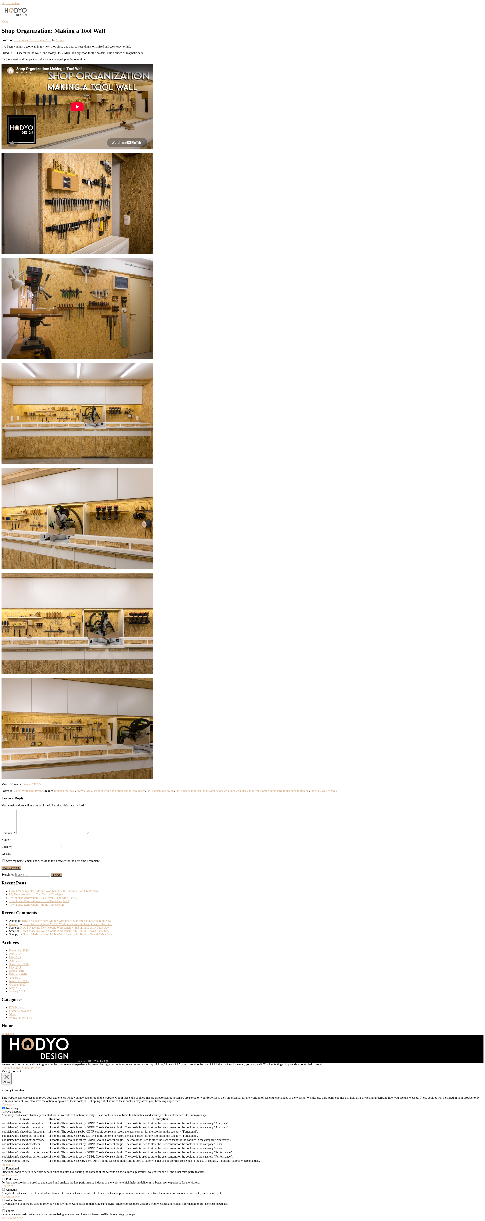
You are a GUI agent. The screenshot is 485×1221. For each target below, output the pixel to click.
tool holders (183, 790)
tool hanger (153, 790)
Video (16, 790)
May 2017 (15, 988)
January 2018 (17, 977)
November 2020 (19, 950)
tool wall (223, 790)
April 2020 (15, 953)
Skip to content (11, 3)
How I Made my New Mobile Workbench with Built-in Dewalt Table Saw (53, 891)
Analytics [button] (7, 1185)
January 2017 (17, 991)
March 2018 (16, 971)
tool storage (210, 790)
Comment (9, 833)
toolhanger (289, 790)
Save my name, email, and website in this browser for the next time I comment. (53, 860)
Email (6, 846)
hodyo (80, 790)
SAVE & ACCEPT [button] (13, 1217)
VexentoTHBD (31, 784)
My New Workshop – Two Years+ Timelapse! (36, 894)
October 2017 (17, 984)
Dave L (13, 924)
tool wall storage (259, 790)
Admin (60, 40)
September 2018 (19, 964)
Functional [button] (8, 1164)
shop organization (120, 790)
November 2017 (19, 981)
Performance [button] (9, 1175)
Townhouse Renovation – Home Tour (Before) (37, 904)
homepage (8, 1033)
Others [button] (5, 1207)
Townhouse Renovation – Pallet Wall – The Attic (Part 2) (43, 897)
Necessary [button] (8, 1104)
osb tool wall (101, 790)
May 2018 (15, 967)
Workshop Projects (33, 790)
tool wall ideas (239, 790)
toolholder (303, 790)
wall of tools (329, 790)
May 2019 (15, 957)
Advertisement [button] (10, 1196)
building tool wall (64, 790)
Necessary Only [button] (31, 1067)
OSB (89, 790)
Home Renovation (20, 1010)
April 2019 (15, 960)
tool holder (167, 790)
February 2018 (18, 974)
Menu (5, 21)
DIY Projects (17, 1007)
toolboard (276, 790)
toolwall (315, 790)
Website (6, 853)
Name (6, 839)
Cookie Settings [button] (11, 1067)
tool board (139, 790)
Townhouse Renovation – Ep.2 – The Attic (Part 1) (39, 901)
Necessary (12, 1108)
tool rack (196, 790)
